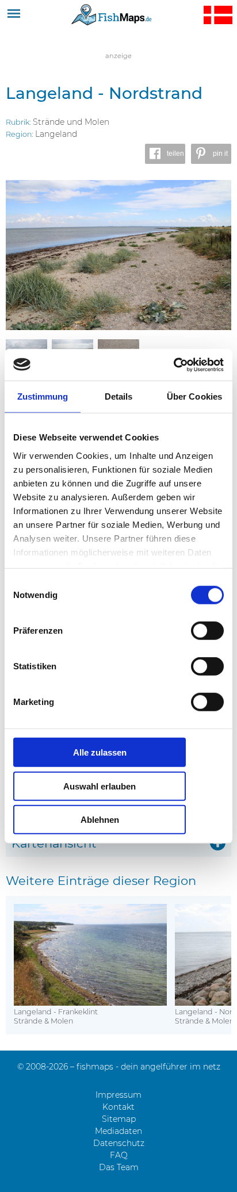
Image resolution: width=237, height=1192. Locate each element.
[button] (165, 154)
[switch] (207, 631)
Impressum (118, 1095)
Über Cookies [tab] (194, 396)
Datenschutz (118, 1143)
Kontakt (118, 1107)
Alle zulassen (100, 752)
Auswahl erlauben (99, 786)
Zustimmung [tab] (42, 396)
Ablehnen (100, 820)
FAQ (119, 1155)
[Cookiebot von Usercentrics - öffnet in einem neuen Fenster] (173, 364)
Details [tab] (119, 396)
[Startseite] (111, 14)
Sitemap (119, 1119)
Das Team (119, 1167)
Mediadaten (118, 1131)
